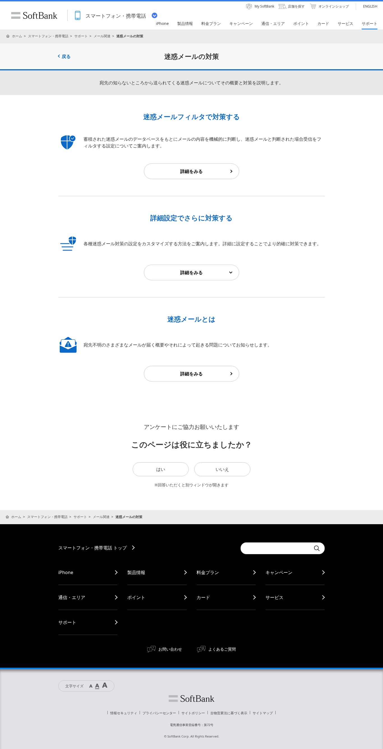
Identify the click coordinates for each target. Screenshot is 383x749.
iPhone (65, 572)
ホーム (17, 36)
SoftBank (34, 15)
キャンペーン (279, 572)
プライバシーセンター (159, 713)
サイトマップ (263, 713)
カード (203, 597)
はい (160, 469)
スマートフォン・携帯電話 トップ (92, 548)
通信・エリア (71, 597)
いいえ (222, 469)
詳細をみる (191, 171)
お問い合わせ (170, 649)
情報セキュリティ (123, 713)
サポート (81, 36)
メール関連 (102, 36)
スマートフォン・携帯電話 (48, 36)
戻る (66, 56)
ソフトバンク (191, 698)
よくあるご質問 (222, 649)
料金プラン (208, 572)
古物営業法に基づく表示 (228, 713)
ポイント (136, 597)
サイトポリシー (193, 713)
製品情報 (136, 572)
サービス (274, 597)
